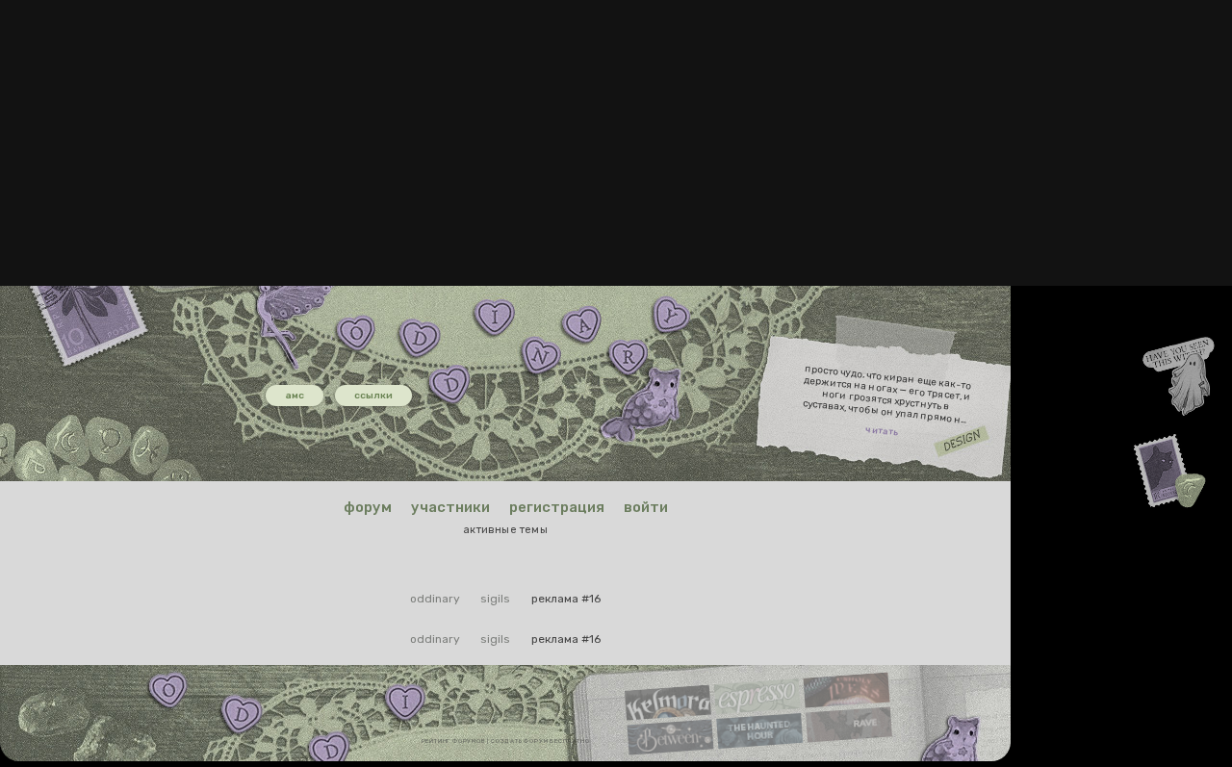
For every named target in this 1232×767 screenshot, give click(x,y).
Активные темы (505, 529)
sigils (495, 598)
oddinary (435, 598)
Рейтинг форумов (454, 741)
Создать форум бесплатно (540, 741)
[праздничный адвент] (302, 309)
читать (882, 431)
